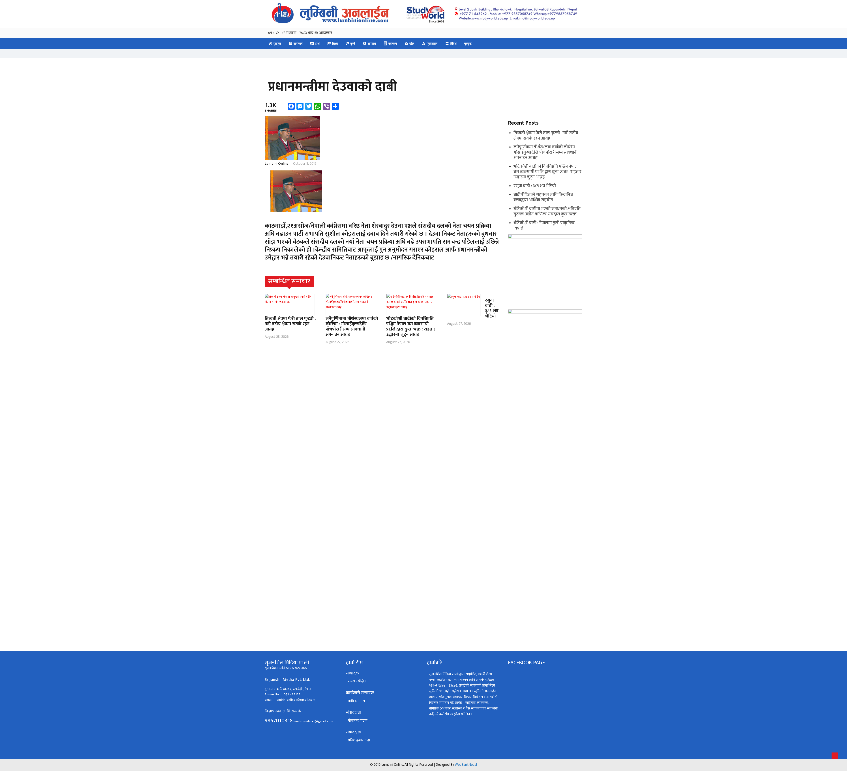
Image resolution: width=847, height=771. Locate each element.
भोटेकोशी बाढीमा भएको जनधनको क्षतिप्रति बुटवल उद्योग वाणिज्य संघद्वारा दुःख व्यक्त (547, 211)
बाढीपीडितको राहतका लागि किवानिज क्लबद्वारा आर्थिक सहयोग (543, 197)
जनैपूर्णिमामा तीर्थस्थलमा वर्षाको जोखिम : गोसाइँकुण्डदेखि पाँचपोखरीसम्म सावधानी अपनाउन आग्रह (352, 326)
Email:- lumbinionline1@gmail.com (290, 699)
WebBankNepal (466, 765)
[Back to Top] (835, 755)
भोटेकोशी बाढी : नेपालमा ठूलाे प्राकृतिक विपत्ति (544, 225)
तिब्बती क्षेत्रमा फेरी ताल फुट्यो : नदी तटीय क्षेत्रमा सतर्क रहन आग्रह (290, 324)
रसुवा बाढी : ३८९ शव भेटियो (491, 308)
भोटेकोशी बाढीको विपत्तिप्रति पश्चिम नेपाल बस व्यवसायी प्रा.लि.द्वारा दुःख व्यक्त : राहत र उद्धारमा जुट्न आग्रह (410, 326)
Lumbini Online (277, 164)
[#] (498, 281)
